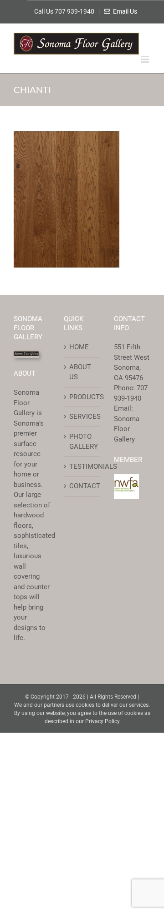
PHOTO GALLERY (82, 441)
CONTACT (82, 486)
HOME (79, 347)
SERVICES (82, 416)
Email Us (123, 11)
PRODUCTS (82, 397)
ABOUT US (80, 372)
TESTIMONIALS (82, 466)
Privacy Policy (102, 721)
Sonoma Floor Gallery (126, 429)
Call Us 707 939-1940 (65, 11)
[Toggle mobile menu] (145, 59)
